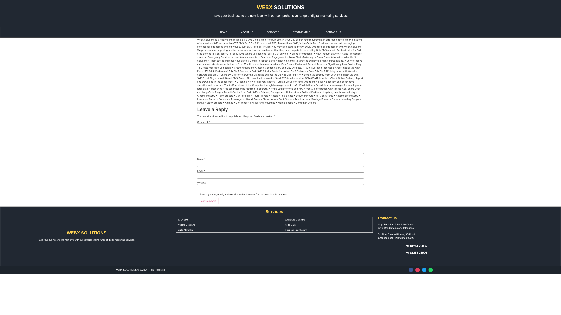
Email (201, 171)
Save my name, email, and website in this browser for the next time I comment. (243, 194)
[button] (302, 32)
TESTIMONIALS (301, 32)
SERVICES (273, 32)
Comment (203, 122)
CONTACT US (333, 32)
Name (201, 159)
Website (201, 182)
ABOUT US (247, 32)
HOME (223, 32)
